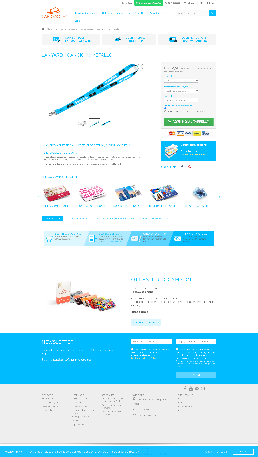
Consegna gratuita (79, 406)
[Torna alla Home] (43, 28)
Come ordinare (52, 218)
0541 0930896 (143, 409)
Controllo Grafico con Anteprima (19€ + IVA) (186, 111)
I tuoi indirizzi (182, 402)
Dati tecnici (83, 218)
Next (219, 196)
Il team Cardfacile (79, 398)
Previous (38, 196)
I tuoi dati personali (184, 406)
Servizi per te (77, 402)
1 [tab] (126, 211)
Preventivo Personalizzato (156, 218)
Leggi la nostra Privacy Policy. (144, 358)
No (168, 108)
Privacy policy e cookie (82, 416)
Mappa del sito (78, 424)
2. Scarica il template (110, 234)
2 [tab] (131, 211)
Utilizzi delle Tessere (51, 410)
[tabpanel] (57, 197)
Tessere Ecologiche (50, 402)
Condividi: (166, 166)
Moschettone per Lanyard (176, 86)
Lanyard (168, 96)
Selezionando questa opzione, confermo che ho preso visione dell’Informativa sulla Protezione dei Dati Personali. (150, 352)
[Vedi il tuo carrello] (201, 3)
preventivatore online (193, 154)
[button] (140, 66)
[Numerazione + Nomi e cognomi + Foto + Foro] (129, 193)
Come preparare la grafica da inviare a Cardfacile (112, 400)
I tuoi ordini (181, 398)
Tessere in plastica (50, 406)
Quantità (168, 76)
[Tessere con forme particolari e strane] (200, 193)
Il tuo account (184, 395)
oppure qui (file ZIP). (114, 241)
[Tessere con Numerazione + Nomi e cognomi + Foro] (57, 193)
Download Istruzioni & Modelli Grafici (115, 218)
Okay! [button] (243, 451)
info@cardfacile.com (146, 415)
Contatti (75, 420)
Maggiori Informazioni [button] (215, 451)
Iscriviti (196, 375)
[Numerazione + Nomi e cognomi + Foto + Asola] (165, 193)
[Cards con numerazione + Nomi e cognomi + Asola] (93, 193)
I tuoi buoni (181, 410)
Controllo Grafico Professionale (179, 105)
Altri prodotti (47, 398)
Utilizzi (69, 218)
